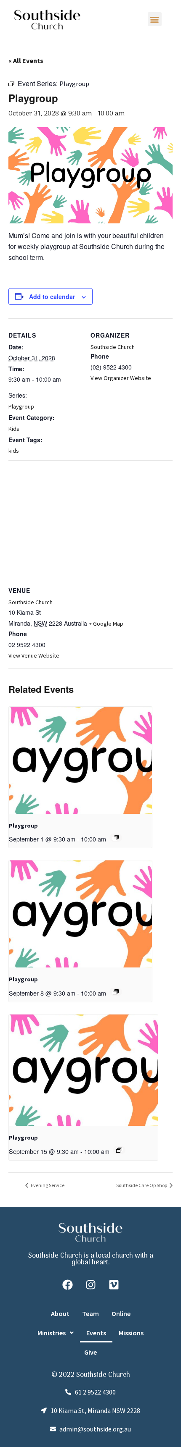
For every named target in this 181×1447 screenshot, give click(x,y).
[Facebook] (67, 1284)
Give (90, 1352)
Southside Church (112, 347)
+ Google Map (106, 623)
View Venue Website (33, 655)
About (60, 1313)
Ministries (51, 1333)
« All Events (25, 60)
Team (90, 1313)
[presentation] (80, 760)
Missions (131, 1333)
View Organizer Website (120, 378)
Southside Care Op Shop (142, 1185)
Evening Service (47, 1185)
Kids (13, 429)
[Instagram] (90, 1284)
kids (13, 450)
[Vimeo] (113, 1284)
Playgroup (21, 406)
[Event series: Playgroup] (116, 837)
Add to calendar (52, 296)
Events (96, 1333)
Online (121, 1313)
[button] (155, 19)
